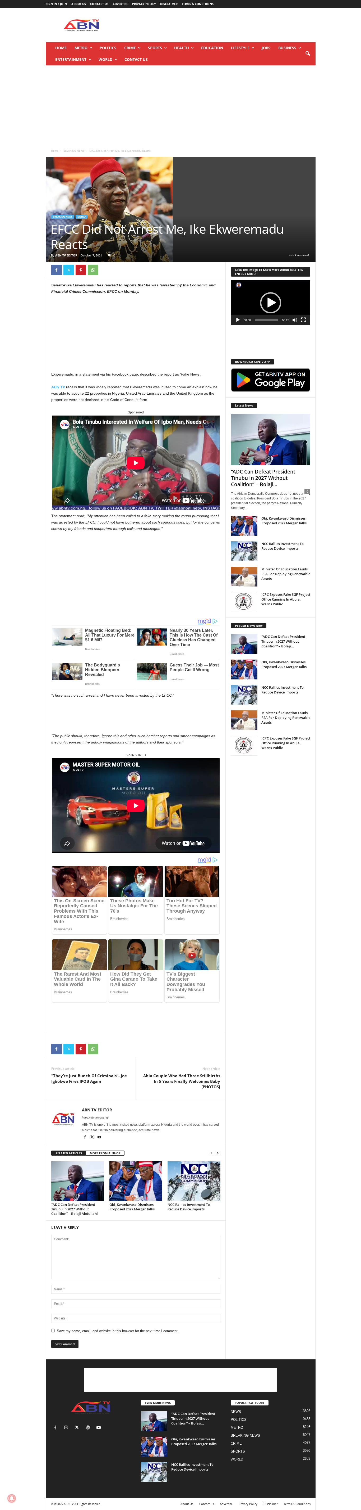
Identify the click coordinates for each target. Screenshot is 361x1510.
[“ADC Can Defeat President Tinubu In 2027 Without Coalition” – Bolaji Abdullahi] (77, 1181)
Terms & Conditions (198, 4)
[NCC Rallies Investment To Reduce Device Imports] (194, 1181)
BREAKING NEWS (73, 150)
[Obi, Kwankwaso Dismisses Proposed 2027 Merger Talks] (135, 1181)
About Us (78, 4)
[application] (270, 302)
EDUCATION (212, 47)
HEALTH (181, 47)
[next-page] (217, 1153)
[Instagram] (67, 1428)
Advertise (120, 4)
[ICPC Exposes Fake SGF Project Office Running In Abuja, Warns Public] (244, 602)
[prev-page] (211, 1153)
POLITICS (108, 47)
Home (61, 47)
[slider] (266, 320)
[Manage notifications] (11, 1498)
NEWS (236, 1412)
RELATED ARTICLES (68, 1153)
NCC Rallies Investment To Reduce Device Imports (189, 1206)
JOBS (266, 47)
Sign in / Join (56, 4)
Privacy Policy (144, 4)
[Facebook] (56, 270)
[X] (68, 270)
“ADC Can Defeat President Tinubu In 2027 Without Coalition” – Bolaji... (263, 478)
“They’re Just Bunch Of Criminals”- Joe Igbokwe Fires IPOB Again (89, 1078)
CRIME (130, 47)
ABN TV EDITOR (66, 255)
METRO (81, 47)
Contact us (99, 4)
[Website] (89, 1428)
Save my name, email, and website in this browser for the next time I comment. (118, 1331)
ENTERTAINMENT (70, 59)
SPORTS (155, 47)
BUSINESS (287, 47)
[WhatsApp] (93, 270)
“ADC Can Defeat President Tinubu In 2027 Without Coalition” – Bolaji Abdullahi (74, 1209)
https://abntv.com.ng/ (95, 1117)
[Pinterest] (81, 270)
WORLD (105, 59)
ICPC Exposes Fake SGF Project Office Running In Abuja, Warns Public (285, 599)
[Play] (237, 320)
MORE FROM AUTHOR (105, 1153)
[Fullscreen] (303, 320)
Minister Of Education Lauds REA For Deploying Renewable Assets (285, 574)
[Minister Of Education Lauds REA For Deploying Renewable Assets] (244, 577)
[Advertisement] (219, 25)
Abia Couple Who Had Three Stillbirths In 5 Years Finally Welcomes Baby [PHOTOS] (181, 1081)
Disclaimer (169, 4)
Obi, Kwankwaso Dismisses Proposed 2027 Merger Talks (132, 1206)
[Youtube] (99, 1137)
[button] (307, 54)
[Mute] (295, 320)
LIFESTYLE (240, 47)
